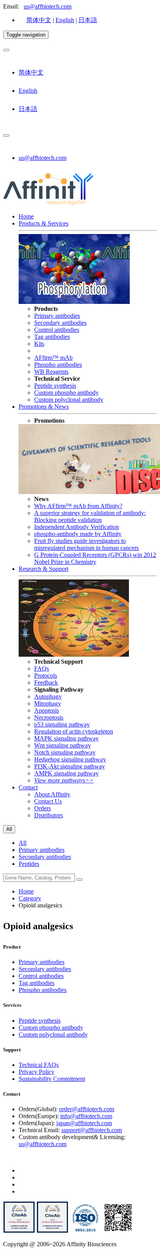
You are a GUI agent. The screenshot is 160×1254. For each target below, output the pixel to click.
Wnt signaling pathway (62, 745)
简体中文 (38, 20)
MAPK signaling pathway (66, 738)
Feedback (46, 682)
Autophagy (48, 696)
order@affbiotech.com (86, 1109)
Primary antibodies (57, 315)
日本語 (87, 20)
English (65, 20)
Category (30, 898)
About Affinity (52, 794)
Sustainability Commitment (52, 1078)
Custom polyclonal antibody (68, 399)
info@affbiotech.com (86, 1116)
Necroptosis (48, 717)
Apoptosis (46, 710)
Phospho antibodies (58, 364)
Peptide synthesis (55, 385)
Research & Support (43, 568)
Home (26, 216)
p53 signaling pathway (62, 724)
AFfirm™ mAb (53, 357)
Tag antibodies (52, 336)
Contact (28, 787)
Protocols (45, 675)
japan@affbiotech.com (84, 1123)
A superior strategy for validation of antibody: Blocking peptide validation (90, 516)
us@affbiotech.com (47, 6)
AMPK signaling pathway (66, 773)
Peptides (29, 863)
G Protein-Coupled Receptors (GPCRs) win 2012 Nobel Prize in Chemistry (95, 558)
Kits (39, 343)
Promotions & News (44, 406)
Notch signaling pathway (65, 752)
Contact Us (48, 801)
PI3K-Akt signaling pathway (69, 766)
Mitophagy (47, 703)
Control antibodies (56, 329)
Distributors (48, 815)
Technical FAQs (39, 1064)
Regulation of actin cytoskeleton (73, 731)
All (22, 842)
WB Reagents (51, 371)
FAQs (41, 668)
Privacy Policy (36, 1071)
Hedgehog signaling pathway (70, 759)
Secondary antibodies (60, 322)
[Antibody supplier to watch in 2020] (52, 1231)
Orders (42, 808)
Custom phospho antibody (66, 392)
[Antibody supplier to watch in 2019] (19, 1231)
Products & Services (43, 223)
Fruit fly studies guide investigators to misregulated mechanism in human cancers (86, 544)
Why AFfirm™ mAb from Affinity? (78, 506)
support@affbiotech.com (91, 1130)
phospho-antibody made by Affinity (78, 534)
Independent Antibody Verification (76, 527)
